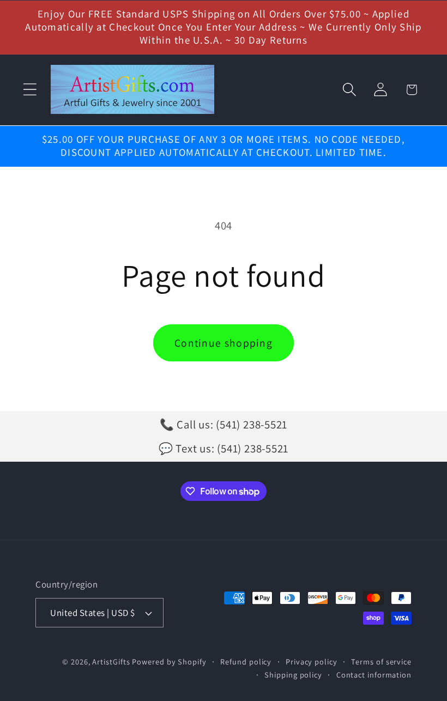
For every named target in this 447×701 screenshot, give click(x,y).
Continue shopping (223, 343)
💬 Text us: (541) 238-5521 (224, 448)
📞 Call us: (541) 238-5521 (224, 424)
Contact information (374, 674)
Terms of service (381, 661)
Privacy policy (311, 661)
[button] (29, 89)
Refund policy (245, 661)
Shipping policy (293, 674)
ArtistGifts (111, 661)
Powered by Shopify (169, 661)
